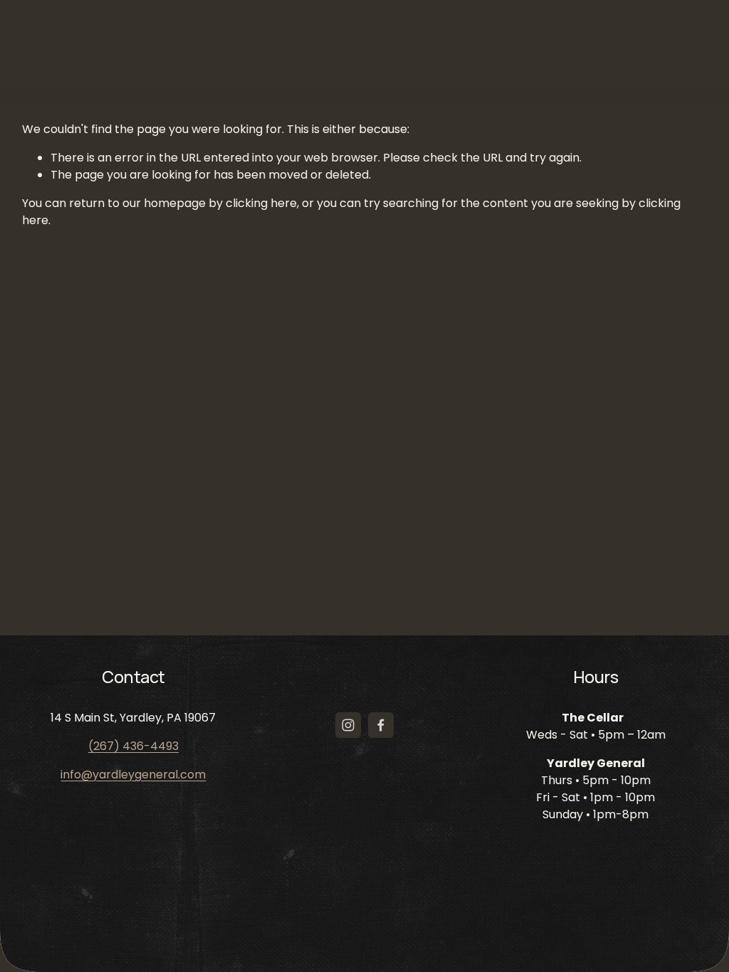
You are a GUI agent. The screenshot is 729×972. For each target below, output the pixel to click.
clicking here (261, 203)
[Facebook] (381, 725)
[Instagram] (348, 725)
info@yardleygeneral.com (133, 774)
